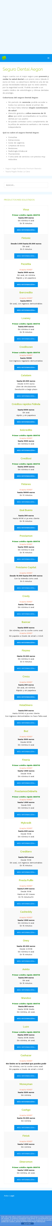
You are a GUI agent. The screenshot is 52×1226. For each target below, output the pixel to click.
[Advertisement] (26, 27)
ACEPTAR (27, 1223)
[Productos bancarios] (4, 58)
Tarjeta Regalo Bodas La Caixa (17, 172)
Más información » (26, 256)
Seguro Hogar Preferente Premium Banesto (23, 169)
